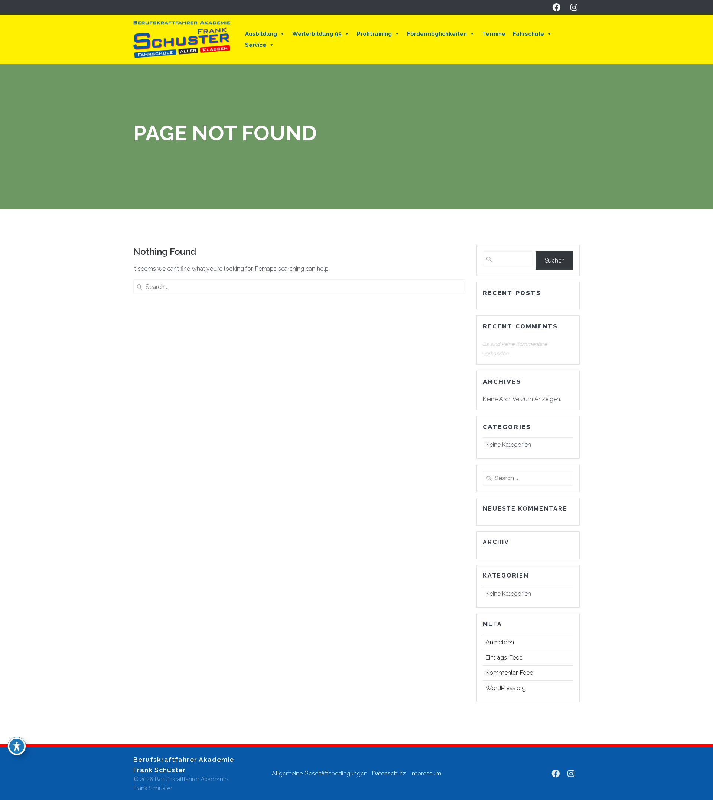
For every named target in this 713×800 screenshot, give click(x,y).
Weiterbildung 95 (317, 33)
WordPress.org (506, 688)
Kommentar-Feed (509, 672)
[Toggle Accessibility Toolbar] (17, 746)
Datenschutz (389, 773)
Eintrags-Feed (504, 657)
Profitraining (374, 33)
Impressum (426, 773)
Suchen (555, 260)
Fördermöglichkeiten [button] (437, 33)
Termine (493, 33)
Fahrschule (528, 33)
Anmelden (500, 642)
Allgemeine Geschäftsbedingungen (319, 773)
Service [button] (255, 45)
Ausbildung (261, 33)
